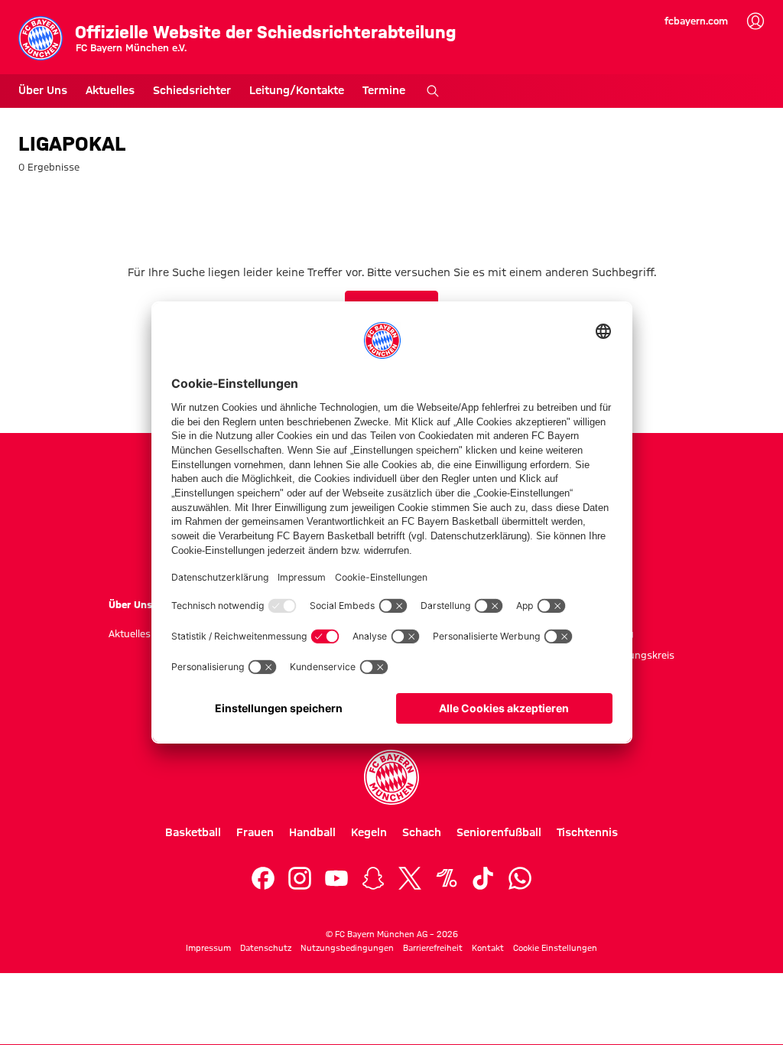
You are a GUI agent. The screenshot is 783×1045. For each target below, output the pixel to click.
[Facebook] (263, 878)
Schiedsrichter (192, 90)
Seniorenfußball (498, 832)
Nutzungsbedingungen (347, 947)
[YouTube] (336, 878)
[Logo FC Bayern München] (391, 777)
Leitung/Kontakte (296, 90)
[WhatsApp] (520, 878)
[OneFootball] (446, 878)
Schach (421, 832)
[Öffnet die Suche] (433, 91)
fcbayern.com (696, 20)
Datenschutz (265, 947)
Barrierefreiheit (433, 947)
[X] (410, 878)
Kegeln (369, 832)
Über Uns (42, 90)
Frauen (255, 832)
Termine (383, 90)
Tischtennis (587, 832)
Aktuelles (110, 90)
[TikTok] (483, 878)
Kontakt (488, 947)
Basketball (193, 832)
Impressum (208, 947)
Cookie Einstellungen (555, 947)
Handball (312, 832)
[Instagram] (300, 878)
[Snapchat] (373, 878)
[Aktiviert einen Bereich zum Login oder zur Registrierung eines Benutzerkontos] (755, 21)
